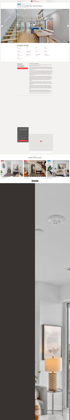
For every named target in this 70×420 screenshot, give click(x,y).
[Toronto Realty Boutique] (35, 1)
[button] (51, 1)
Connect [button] (48, 1)
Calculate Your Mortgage (22, 68)
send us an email (23, 130)
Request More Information (25, 7)
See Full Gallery (19, 7)
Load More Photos (35, 123)
